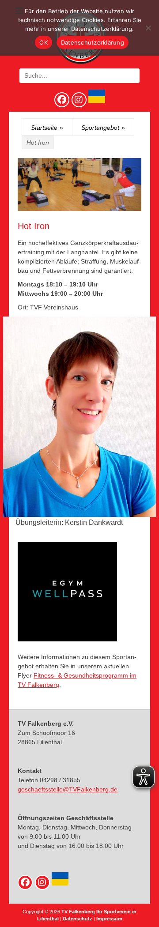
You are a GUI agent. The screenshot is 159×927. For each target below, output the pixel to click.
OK (43, 42)
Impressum (109, 918)
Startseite (47, 127)
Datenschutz (77, 918)
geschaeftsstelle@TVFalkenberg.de (67, 789)
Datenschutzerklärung (92, 42)
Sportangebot (103, 127)
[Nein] (148, 27)
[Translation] (96, 100)
